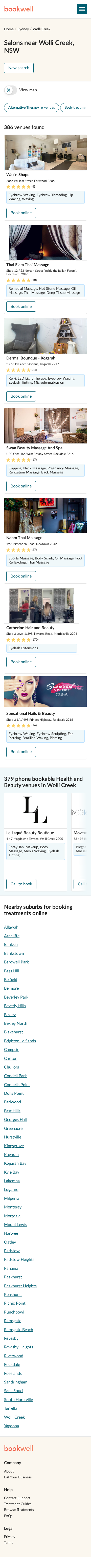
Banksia (11, 945)
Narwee (11, 1233)
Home (9, 29)
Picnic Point (15, 1303)
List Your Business (18, 1477)
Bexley (10, 1015)
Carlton (10, 1059)
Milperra (11, 1198)
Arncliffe (11, 936)
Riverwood (13, 1356)
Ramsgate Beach (18, 1330)
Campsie (11, 1050)
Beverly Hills (15, 1006)
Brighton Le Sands (20, 1041)
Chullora (11, 1067)
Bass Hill (11, 971)
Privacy (9, 1537)
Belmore (11, 988)
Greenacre (13, 1129)
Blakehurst (13, 1032)
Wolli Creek (41, 29)
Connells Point (17, 1085)
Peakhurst (13, 1277)
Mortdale (12, 1216)
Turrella (10, 1408)
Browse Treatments (19, 1510)
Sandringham (15, 1382)
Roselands (13, 1374)
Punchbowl (14, 1312)
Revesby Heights (18, 1347)
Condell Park (15, 1076)
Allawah (11, 927)
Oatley (10, 1242)
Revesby (11, 1338)
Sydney (23, 29)
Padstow (12, 1251)
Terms (8, 1543)
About (9, 1471)
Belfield (10, 980)
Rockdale (12, 1365)
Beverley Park (16, 997)
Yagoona (11, 1426)
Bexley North (15, 1023)
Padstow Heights (19, 1260)
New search (18, 68)
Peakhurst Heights (20, 1286)
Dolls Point (14, 1093)
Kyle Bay (11, 1172)
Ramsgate (12, 1321)
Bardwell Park (16, 962)
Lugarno (11, 1190)
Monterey (12, 1207)
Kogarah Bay (15, 1163)
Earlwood (12, 1102)
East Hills (12, 1111)
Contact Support (17, 1498)
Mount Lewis (15, 1225)
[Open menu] (82, 9)
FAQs (8, 1516)
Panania (11, 1268)
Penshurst (13, 1295)
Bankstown (14, 953)
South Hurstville (18, 1400)
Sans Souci (13, 1391)
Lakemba (12, 1181)
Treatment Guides (17, 1504)
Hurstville (12, 1137)
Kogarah (11, 1155)
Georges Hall (15, 1120)
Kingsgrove (14, 1146)
